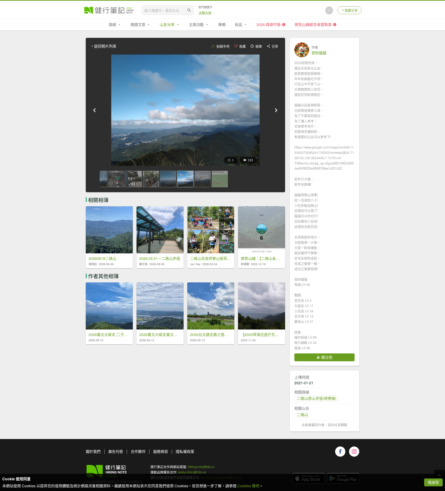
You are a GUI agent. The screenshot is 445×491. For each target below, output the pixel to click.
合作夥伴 (138, 451)
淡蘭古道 (204, 12)
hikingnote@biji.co (201, 466)
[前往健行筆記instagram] (354, 451)
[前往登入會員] (329, 10)
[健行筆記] (108, 10)
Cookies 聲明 (248, 485)
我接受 (433, 482)
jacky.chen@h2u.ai (192, 472)
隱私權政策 (185, 451)
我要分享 (351, 10)
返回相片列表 (105, 46)
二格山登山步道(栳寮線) (316, 398)
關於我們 (93, 451)
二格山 (302, 414)
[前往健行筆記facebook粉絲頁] (340, 451)
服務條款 (160, 451)
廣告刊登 (115, 451)
